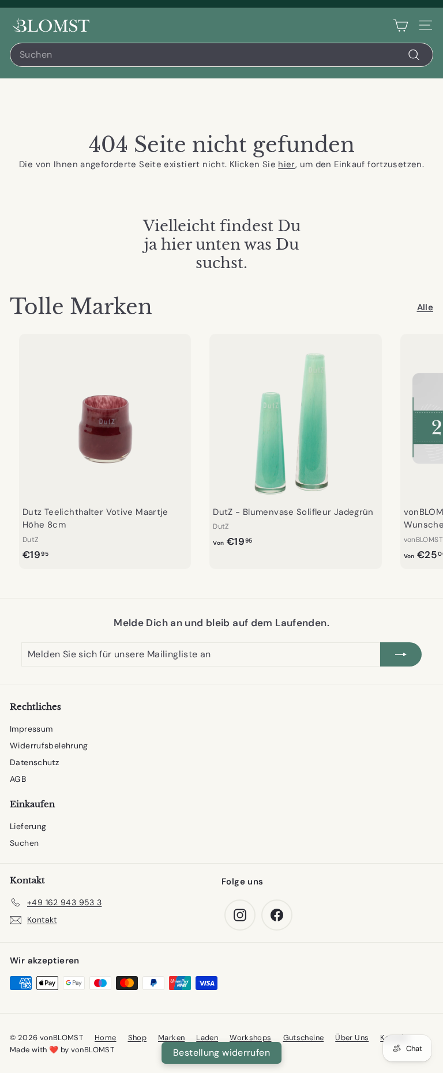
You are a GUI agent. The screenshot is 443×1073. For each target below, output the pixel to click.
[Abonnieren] (401, 654)
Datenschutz (34, 762)
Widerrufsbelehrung (49, 745)
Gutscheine (303, 1037)
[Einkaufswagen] (400, 25)
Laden (207, 1037)
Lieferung (28, 826)
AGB (18, 779)
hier (286, 164)
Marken (171, 1037)
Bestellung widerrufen (221, 1052)
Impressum (31, 729)
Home (106, 1037)
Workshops (250, 1037)
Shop (137, 1037)
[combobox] (221, 55)
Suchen (24, 843)
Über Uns (352, 1037)
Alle (425, 307)
